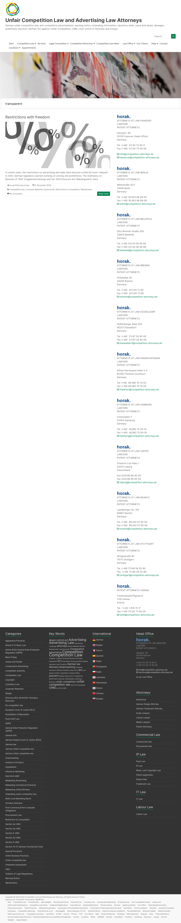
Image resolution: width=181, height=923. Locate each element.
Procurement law (144, 746)
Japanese (100, 677)
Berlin (70, 646)
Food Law (140, 761)
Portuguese (101, 666)
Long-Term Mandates (166, 908)
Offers (77, 673)
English (99, 645)
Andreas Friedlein (149, 911)
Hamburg (79, 667)
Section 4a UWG (13, 828)
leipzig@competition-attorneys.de (137, 482)
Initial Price (74, 670)
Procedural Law (123, 902)
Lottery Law (156, 902)
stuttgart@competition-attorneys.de (139, 575)
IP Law (139, 766)
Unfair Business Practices (17, 855)
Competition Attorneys (81, 43)
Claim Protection (30, 908)
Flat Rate (153, 908)
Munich (164, 917)
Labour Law (141, 814)
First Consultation (140, 908)
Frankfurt (63, 664)
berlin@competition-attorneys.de (137, 203)
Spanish (99, 656)
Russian (99, 698)
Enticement (66, 661)
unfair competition (66, 681)
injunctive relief (12, 776)
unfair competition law (66, 683)
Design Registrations (90, 905)
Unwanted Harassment (15, 864)
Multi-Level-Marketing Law (17, 905)
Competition (72, 652)
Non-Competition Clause (141, 902)
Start (11, 43)
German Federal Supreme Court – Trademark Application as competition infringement (39, 917)
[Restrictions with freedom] (57, 123)
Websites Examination (47, 908)
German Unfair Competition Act (19, 749)
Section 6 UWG (12, 842)
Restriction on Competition (68, 189)
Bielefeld (76, 646)
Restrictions (53, 679)
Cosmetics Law (12, 684)
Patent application (144, 775)
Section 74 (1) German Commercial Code (24, 846)
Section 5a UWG (13, 837)
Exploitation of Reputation (17, 714)
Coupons (52, 658)
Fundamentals (33, 902)
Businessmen (54, 649)
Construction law (144, 741)
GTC (80, 914)
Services (42, 43)
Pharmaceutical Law (61, 902)
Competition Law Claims (39, 905)
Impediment (10, 767)
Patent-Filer (141, 779)
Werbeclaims (86, 189)
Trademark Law (143, 784)
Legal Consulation (58, 43)
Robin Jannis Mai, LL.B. (16, 914)
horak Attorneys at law (19, 185)
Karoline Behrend (133, 911)
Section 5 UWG (12, 833)
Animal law (141, 699)
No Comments (15, 193)
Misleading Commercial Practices (20, 785)
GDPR (8, 723)
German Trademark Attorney (149, 708)
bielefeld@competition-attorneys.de (139, 250)
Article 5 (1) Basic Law (15, 645)
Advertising (77, 640)
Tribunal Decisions (162, 914)
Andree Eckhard (94, 911)
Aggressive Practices (15, 640)
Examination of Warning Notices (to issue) (105, 908)
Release (62, 676)
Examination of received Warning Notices (73, 908)
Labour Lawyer (143, 717)
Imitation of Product (14, 762)
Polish (98, 672)
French (99, 650)
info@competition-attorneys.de (136, 154)
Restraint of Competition (74, 676)
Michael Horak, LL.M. (45, 911)
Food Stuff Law (12, 719)
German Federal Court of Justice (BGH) (23, 740)
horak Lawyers (143, 713)
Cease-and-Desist (13, 661)
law (80, 670)
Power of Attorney (108, 914)
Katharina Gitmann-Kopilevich (113, 911)
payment (54, 675)
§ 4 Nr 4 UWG (61, 688)
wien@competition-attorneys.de (136, 614)
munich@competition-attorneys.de (138, 528)
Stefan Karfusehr (164, 911)
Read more (104, 193)
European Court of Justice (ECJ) (20, 710)
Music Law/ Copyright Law (148, 770)
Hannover (52, 670)
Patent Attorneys (144, 726)
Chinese (99, 693)
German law (10, 744)
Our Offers (142, 905)
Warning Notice (12, 878)
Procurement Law (13, 815)
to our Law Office (144, 677)
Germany (54, 667)
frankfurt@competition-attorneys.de (139, 389)
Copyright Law (75, 905)
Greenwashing (12, 758)
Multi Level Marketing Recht (18, 798)
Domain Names (106, 905)
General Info (49, 189)
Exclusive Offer (76, 661)
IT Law (139, 799)
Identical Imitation (62, 670)
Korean (99, 688)
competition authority (15, 671)
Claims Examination (15, 908)
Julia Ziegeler (60, 911)
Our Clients (142, 43)
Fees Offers (127, 908)
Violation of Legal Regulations (19, 873)
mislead (72, 673)
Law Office (128, 43)
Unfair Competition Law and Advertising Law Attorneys (73, 20)
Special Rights (46, 902)
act (66, 640)
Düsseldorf (53, 661)
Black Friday (11, 657)
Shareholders (70, 679)
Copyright (10, 680)
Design (8, 693)
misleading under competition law (20, 794)
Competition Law (25, 43)
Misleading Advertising (15, 780)
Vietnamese (101, 682)
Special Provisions (13, 851)
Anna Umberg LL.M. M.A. (76, 911)
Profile (58, 914)
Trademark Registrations (59, 905)
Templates (121, 914)
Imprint (66, 914)
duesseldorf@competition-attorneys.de (140, 343)
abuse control (56, 640)
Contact (164, 43)
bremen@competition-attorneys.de (138, 296)
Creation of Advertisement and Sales (69, 658)
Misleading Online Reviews (17, 789)
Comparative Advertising (16, 666)
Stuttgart (11, 920)
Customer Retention (34, 189)
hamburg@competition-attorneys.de (139, 435)
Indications (12, 911)
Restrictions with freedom (27, 117)
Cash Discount (64, 649)
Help (153, 43)
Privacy (74, 914)
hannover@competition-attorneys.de (139, 157)
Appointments (29, 47)
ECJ (60, 661)
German (99, 639)
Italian (99, 661)
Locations (13, 47)
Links (151, 914)
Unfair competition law (15, 860)
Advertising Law (61, 643)
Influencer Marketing (14, 771)
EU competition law (14, 705)
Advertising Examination (157, 905)
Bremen (82, 646)
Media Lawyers (143, 722)
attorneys (62, 646)
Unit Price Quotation (78, 685)
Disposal (144, 914)
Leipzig (156, 917)
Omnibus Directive (13, 803)
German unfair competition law (19, 753)
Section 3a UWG (13, 824)
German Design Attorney (147, 704)
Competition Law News (107, 43)
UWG (7, 869)
